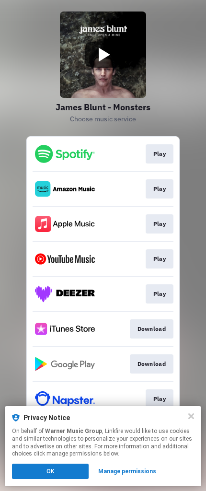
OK (50, 471)
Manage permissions (127, 471)
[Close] (191, 416)
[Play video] (103, 54)
